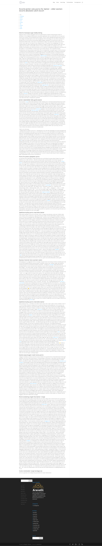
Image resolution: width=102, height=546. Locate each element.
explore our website (46, 192)
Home (57, 2)
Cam (21, 20)
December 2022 (36, 525)
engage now (47, 421)
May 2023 (35, 516)
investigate (52, 264)
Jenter (21, 28)
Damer (21, 17)
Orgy (21, 26)
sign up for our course (57, 65)
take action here (33, 383)
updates (30, 314)
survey (27, 101)
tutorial (31, 299)
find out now (38, 108)
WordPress (39, 544)
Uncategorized (77, 2)
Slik (20, 23)
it (21, 140)
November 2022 (36, 527)
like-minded (40, 82)
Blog (54, 2)
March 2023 (35, 519)
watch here (56, 114)
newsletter (57, 249)
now (58, 331)
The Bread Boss (70, 2)
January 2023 (35, 523)
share (26, 62)
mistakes (28, 440)
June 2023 (35, 514)
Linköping (22, 16)
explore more (55, 337)
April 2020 (35, 530)
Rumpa (21, 25)
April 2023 (35, 518)
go (20, 254)
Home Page (62, 2)
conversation (48, 185)
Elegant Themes (27, 544)
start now (25, 93)
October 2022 (35, 528)
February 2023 (36, 521)
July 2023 (35, 512)
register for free (45, 85)
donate (48, 200)
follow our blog (43, 55)
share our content (35, 110)
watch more (40, 309)
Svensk (21, 22)
